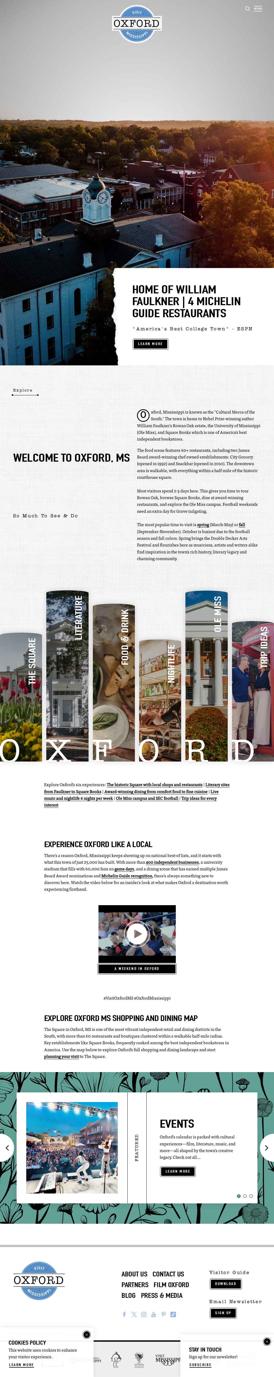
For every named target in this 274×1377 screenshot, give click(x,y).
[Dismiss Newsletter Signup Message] (267, 1341)
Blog (128, 1295)
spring (203, 525)
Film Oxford (171, 1285)
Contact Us (168, 1274)
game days (124, 869)
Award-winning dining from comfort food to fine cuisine (156, 792)
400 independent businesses (172, 862)
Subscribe (200, 1365)
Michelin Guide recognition (126, 876)
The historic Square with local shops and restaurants (155, 785)
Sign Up (223, 1313)
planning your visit (61, 1057)
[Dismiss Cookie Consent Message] (86, 1334)
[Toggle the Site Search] (247, 8)
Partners (134, 1285)
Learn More (150, 344)
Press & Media (161, 1295)
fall (242, 525)
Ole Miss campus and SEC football (147, 799)
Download (226, 1284)
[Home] (137, 24)
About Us (134, 1274)
